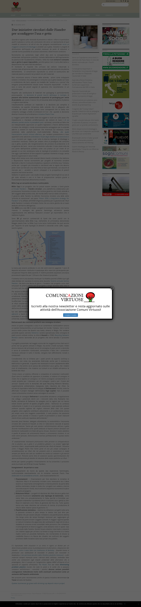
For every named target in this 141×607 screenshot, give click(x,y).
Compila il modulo (71, 315)
